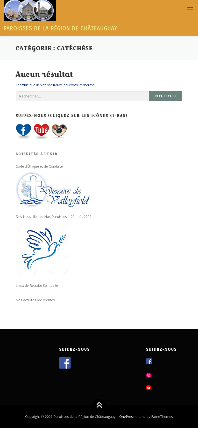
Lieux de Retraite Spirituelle (37, 285)
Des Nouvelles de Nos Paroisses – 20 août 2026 (54, 216)
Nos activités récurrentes (35, 300)
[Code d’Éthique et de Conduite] (56, 189)
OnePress (126, 416)
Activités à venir (37, 153)
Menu (190, 9)
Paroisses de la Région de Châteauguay (60, 28)
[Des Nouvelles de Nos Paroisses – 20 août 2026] (43, 249)
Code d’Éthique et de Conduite (39, 166)
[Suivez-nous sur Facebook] (65, 363)
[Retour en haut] (99, 405)
